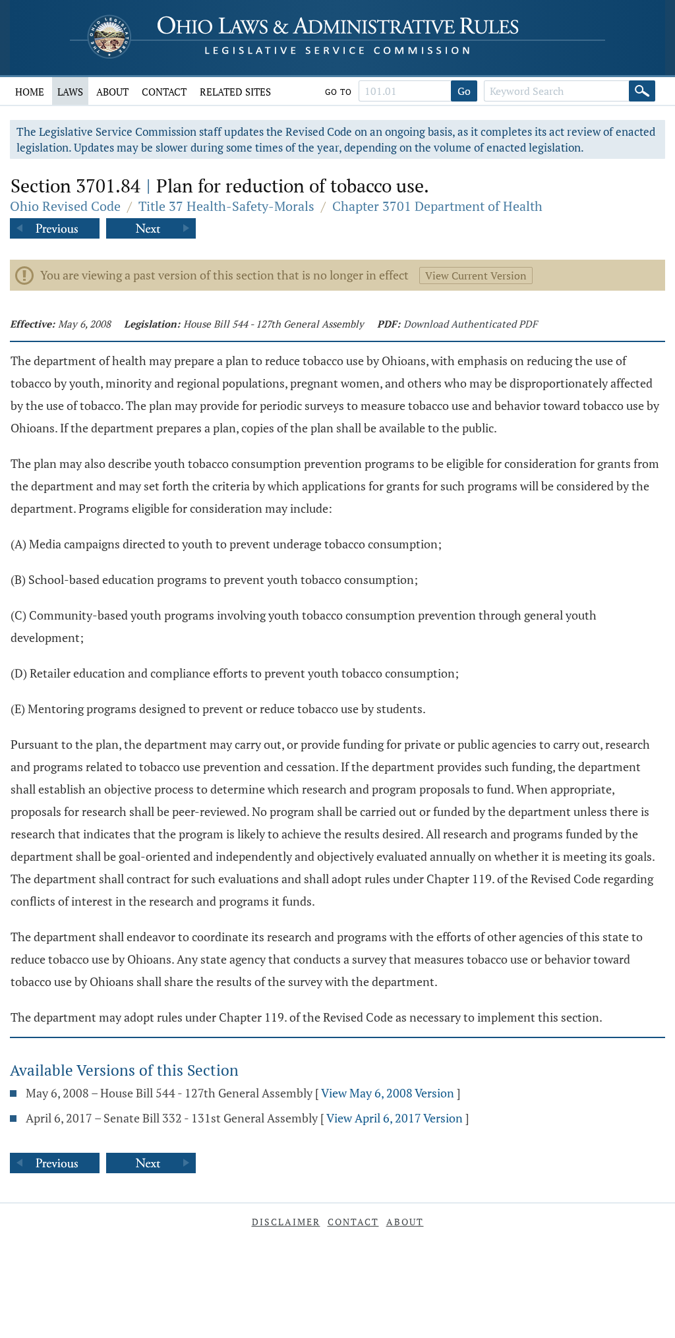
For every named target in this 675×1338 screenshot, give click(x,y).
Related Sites (235, 91)
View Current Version (476, 275)
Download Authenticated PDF (470, 323)
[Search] (642, 91)
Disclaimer (286, 1221)
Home (29, 91)
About (112, 91)
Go (464, 91)
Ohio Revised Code (65, 206)
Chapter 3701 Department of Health (437, 206)
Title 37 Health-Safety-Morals (226, 206)
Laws (70, 91)
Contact (164, 91)
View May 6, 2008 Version (387, 1093)
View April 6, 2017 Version (394, 1118)
